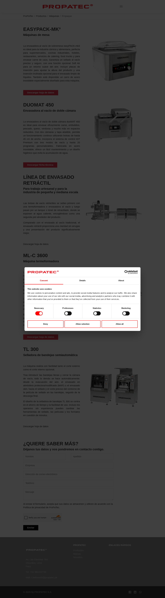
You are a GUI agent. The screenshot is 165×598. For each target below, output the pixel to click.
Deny (45, 324)
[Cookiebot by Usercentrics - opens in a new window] (126, 272)
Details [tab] (82, 281)
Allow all (119, 324)
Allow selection (82, 324)
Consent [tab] (44, 281)
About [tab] (121, 281)
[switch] (68, 313)
